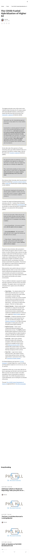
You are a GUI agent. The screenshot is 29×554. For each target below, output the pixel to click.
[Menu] (27, 1)
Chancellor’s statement (7, 115)
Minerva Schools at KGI (13, 345)
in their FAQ (8, 183)
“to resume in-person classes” (19, 181)
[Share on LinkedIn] (9, 23)
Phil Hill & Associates (21, 383)
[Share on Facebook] (2, 23)
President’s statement (14, 152)
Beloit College (16, 314)
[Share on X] (4, 23)
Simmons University (10, 321)
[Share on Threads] (7, 23)
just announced (21, 204)
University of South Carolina (13, 358)
